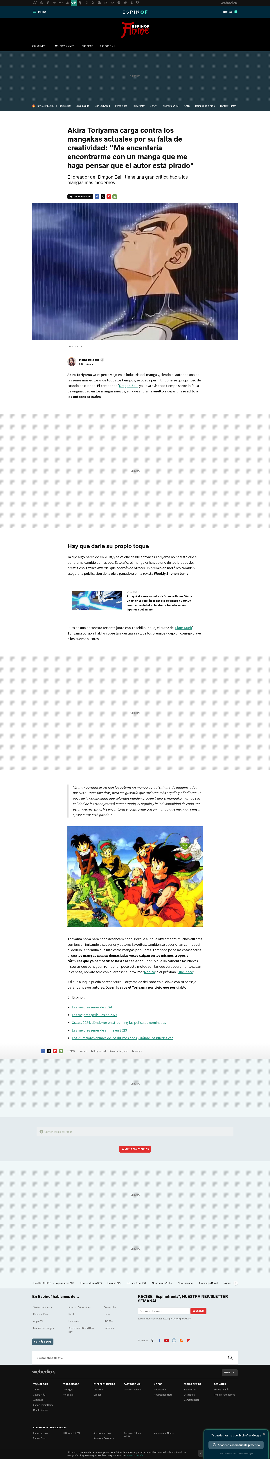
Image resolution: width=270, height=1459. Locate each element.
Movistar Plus (40, 1314)
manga (138, 1051)
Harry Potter (139, 105)
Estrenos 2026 (114, 1283)
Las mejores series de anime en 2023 (99, 1030)
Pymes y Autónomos (224, 1394)
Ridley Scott (65, 105)
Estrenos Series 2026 (137, 1283)
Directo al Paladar (132, 1389)
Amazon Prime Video (80, 1307)
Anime (135, 30)
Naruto (149, 972)
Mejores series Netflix (162, 1283)
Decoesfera (189, 1394)
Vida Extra (68, 1394)
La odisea (74, 1321)
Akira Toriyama (120, 1051)
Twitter (103, 196)
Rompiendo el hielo (205, 105)
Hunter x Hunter (228, 105)
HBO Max (108, 1321)
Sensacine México (102, 1433)
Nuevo (227, 12)
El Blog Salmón (221, 1389)
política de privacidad (180, 1318)
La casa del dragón (43, 1328)
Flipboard (109, 196)
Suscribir (198, 1310)
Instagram (174, 1340)
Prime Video (121, 105)
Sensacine (98, 1389)
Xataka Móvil (39, 1394)
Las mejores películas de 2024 (94, 1014)
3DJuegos (68, 1389)
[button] (91, 359)
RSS (181, 1340)
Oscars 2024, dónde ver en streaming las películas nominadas (119, 1022)
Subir (227, 1372)
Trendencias (190, 1389)
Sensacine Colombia (103, 1438)
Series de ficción (42, 1307)
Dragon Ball (107, 46)
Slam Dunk (183, 627)
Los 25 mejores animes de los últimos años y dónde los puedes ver (122, 1038)
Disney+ (154, 105)
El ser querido (82, 105)
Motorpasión (160, 1389)
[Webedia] (43, 1371)
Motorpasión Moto (163, 1394)
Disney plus (110, 1307)
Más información (135, 1455)
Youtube (167, 1340)
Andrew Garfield (171, 105)
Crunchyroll (40, 46)
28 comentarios (82, 196)
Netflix (187, 105)
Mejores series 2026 (65, 1283)
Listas (107, 1314)
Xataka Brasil (39, 1438)
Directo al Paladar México (132, 1434)
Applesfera (38, 1399)
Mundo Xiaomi (40, 1410)
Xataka (36, 1389)
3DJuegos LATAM (71, 1433)
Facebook (97, 196)
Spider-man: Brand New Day (81, 1329)
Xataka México (40, 1433)
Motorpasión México (164, 1433)
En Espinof (132, 591)
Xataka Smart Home (43, 1405)
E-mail (114, 196)
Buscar (230, 1357)
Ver (137, 1149)
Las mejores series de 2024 (92, 1007)
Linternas (109, 1328)
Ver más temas (42, 1341)
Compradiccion (191, 1399)
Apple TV (38, 1321)
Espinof (135, 12)
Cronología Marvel (208, 1283)
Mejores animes (64, 46)
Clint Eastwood (102, 105)
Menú (42, 12)
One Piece (87, 46)
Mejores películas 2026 (91, 1283)
